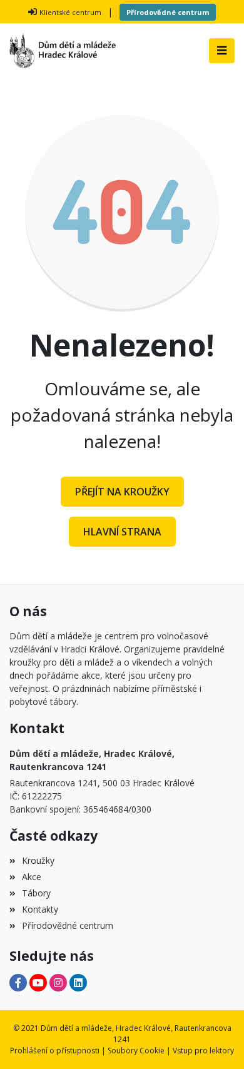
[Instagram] (58, 982)
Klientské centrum (70, 12)
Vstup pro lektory (203, 1050)
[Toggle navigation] (222, 50)
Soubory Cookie (136, 1050)
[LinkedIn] (78, 982)
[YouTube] (38, 982)
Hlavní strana (122, 532)
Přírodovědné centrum (167, 12)
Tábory (36, 893)
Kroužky (38, 860)
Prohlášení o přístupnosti (54, 1050)
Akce (31, 877)
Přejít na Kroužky (122, 492)
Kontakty (40, 909)
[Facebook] (18, 982)
